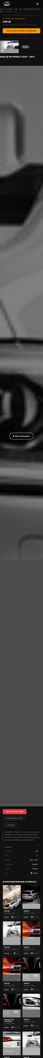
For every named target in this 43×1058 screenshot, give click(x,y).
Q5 (20, 9)
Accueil (2, 9)
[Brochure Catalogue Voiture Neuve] (7, 4)
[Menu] (38, 3)
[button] (21, 436)
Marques (10, 9)
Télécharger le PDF (14, 818)
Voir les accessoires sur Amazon (21, 31)
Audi (16, 9)
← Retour (10, 825)
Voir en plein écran (14, 812)
